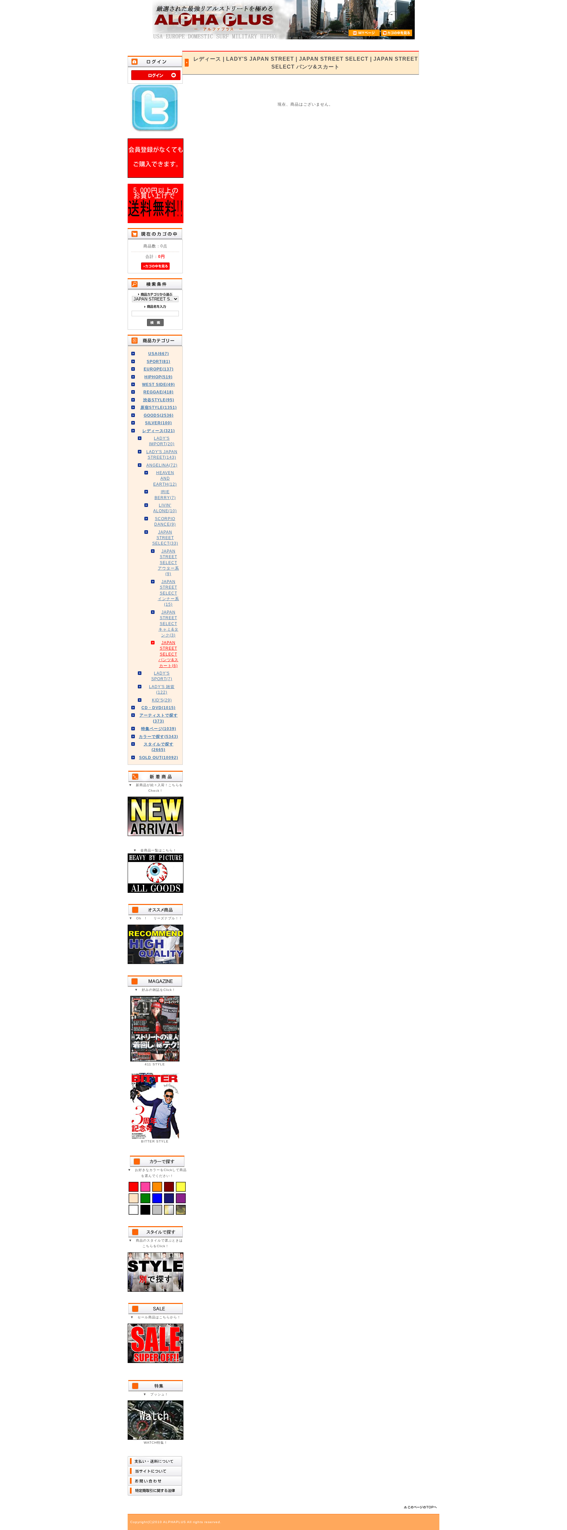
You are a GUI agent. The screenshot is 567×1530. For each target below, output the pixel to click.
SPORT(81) (158, 361)
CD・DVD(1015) (158, 707)
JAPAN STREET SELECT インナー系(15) (168, 593)
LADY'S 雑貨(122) (162, 689)
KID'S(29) (162, 700)
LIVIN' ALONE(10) (165, 508)
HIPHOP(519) (158, 377)
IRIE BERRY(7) (165, 494)
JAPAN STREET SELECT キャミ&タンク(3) (168, 623)
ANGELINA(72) (162, 465)
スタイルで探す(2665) (159, 747)
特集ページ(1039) (158, 728)
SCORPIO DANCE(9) (165, 521)
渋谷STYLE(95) (158, 400)
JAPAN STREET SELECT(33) (165, 538)
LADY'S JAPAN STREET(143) (162, 454)
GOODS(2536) (159, 415)
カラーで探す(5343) (158, 736)
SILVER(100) (158, 423)
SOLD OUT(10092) (158, 757)
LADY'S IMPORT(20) (162, 441)
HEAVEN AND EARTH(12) (165, 478)
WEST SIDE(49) (158, 384)
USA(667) (158, 353)
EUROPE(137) (159, 369)
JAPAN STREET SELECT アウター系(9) (168, 562)
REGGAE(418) (158, 392)
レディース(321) (158, 431)
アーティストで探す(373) (158, 718)
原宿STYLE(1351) (158, 407)
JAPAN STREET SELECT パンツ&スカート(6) (168, 654)
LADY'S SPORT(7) (161, 676)
